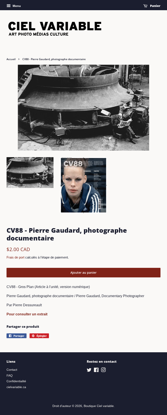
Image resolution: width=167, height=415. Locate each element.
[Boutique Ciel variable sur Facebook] (96, 370)
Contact (12, 369)
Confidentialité (16, 381)
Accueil (11, 59)
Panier (154, 6)
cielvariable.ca (16, 387)
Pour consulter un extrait (27, 314)
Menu (16, 6)
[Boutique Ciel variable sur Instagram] (103, 370)
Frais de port (15, 257)
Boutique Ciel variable (99, 406)
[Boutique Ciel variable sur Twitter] (89, 370)
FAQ (10, 375)
